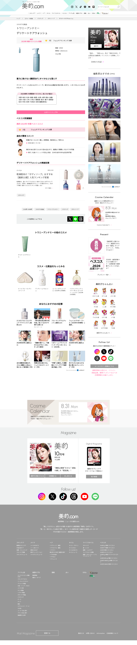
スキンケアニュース (22, 554)
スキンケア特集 (21, 552)
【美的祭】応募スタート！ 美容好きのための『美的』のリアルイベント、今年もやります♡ (113, 245)
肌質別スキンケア (21, 545)
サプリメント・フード (23, 606)
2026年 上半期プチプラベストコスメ (109, 555)
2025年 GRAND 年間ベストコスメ (109, 564)
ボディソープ (51, 18)
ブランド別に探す (22, 613)
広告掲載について (112, 633)
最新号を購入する (36, 476)
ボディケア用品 (22, 595)
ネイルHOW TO (73, 550)
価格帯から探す (22, 615)
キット (19, 601)
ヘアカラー (53, 550)
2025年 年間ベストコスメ (106, 550)
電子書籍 (94, 477)
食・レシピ (86, 548)
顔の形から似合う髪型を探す (57, 552)
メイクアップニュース (36, 554)
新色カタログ (34, 550)
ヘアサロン (53, 557)
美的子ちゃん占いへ (103, 333)
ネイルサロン (72, 548)
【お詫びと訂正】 (97, 62)
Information (101, 633)
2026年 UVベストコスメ (106, 552)
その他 (19, 608)
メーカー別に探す (22, 610)
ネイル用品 (21, 590)
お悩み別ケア (20, 548)
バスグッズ (40, 18)
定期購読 (51, 476)
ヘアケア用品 (21, 592)
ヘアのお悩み (53, 554)
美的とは (81, 633)
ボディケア (21, 195)
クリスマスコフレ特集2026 (23, 575)
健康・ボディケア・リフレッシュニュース (90, 555)
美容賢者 (34, 575)
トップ (18, 18)
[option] (20, 50)
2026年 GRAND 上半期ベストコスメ (109, 561)
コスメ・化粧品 (29, 18)
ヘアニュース (53, 559)
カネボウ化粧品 (22, 24)
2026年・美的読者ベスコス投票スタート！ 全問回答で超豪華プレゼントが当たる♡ (113, 263)
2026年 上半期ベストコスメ (107, 545)
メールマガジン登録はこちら (104, 366)
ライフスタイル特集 (88, 552)
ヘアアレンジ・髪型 (55, 545)
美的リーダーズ (36, 577)
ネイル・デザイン (73, 545)
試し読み (67, 476)
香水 (19, 604)
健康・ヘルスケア (87, 550)
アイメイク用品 (22, 583)
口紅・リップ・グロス (23, 586)
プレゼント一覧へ (103, 275)
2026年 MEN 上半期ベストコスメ (108, 558)
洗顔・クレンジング (22, 550)
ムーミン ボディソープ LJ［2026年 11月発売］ (59, 289)
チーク (19, 599)
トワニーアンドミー (28, 28)
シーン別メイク (35, 548)
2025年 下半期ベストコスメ (107, 548)
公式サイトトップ (50, 112)
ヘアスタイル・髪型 (55, 548)
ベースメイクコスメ (23, 581)
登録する (47, 633)
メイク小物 (21, 588)
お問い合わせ (90, 633)
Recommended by (71, 370)
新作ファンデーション (36, 552)
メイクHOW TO (35, 545)
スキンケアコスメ (22, 579)
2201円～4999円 (27, 209)
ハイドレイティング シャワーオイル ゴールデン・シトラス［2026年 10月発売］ (76, 291)
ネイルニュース (73, 552)
